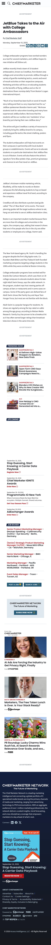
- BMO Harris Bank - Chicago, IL (23, 555)
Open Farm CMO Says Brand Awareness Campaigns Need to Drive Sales (30, 372)
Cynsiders (8, 659)
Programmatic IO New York (24, 495)
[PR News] (10, 753)
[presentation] (12, 355)
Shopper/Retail (25, 350)
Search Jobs (32, 584)
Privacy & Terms (9, 899)
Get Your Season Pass (16, 503)
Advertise (6, 893)
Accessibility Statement (30, 899)
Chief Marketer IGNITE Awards (20, 482)
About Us (29, 893)
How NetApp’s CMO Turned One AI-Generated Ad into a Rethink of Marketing (29, 405)
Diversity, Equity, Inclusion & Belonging (20, 902)
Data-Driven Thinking (14, 700)
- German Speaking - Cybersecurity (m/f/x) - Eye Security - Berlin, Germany (25, 533)
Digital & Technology (14, 740)
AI (20, 399)
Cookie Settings (22, 896)
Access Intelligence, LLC (20, 931)
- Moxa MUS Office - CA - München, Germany (25, 545)
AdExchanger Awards (20, 512)
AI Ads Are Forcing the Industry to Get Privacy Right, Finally (25, 664)
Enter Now (11, 486)
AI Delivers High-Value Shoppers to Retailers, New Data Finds (30, 355)
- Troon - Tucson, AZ (22, 575)
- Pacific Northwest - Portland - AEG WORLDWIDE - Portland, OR (21, 565)
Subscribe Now (24, 612)
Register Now (13, 472)
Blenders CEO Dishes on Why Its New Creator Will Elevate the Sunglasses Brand (31, 389)
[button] (3, 3)
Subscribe (18, 893)
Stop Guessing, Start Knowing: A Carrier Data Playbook (22, 466)
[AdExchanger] (14, 709)
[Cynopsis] (13, 669)
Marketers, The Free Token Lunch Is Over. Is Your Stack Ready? (24, 704)
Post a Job (14, 584)
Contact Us (7, 896)
